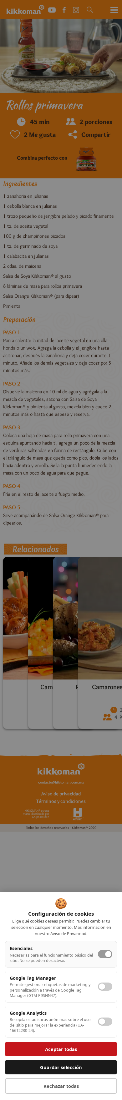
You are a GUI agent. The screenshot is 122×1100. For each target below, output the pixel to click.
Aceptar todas (61, 1049)
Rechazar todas (61, 1086)
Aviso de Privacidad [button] (68, 933)
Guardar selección (61, 1067)
